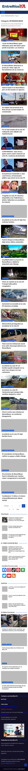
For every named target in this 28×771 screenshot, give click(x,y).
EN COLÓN (4, 644)
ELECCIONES (4, 450)
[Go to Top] (25, 765)
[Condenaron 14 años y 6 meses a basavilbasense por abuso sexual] (14, 487)
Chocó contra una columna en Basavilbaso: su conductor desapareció (13, 414)
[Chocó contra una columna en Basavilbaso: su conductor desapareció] (14, 403)
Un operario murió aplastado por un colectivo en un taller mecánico (17, 536)
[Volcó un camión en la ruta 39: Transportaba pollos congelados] (14, 273)
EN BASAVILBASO (5, 39)
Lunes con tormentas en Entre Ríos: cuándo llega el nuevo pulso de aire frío (16, 558)
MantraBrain (22, 769)
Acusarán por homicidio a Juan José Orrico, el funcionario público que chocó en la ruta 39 (13, 176)
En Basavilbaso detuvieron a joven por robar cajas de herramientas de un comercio (13, 68)
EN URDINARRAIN (13, 340)
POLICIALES (12, 216)
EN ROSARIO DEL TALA (13, 192)
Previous (6, 506)
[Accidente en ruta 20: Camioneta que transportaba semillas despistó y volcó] (14, 381)
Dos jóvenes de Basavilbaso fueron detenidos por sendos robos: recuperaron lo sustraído (13, 476)
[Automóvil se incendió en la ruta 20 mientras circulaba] (14, 295)
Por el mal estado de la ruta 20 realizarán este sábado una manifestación (13, 132)
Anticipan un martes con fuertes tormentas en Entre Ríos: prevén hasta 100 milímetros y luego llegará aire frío (16, 549)
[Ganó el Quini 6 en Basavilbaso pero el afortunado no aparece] (14, 79)
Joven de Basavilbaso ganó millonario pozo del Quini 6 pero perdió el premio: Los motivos (13, 46)
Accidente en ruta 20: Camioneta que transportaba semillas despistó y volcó (12, 392)
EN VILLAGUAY (4, 682)
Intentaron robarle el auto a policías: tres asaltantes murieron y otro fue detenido (16, 519)
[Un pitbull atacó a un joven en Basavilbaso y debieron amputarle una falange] (14, 251)
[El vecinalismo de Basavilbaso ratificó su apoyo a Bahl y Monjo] (14, 445)
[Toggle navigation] (6, 12)
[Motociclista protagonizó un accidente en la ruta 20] (14, 315)
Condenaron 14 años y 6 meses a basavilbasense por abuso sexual (13, 498)
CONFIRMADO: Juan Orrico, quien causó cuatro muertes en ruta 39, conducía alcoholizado (13, 154)
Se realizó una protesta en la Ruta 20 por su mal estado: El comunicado (13, 110)
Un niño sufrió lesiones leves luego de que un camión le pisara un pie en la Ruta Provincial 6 (14, 687)
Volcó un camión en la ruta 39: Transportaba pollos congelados (13, 284)
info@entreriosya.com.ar (8, 701)
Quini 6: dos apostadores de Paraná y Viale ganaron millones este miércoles (16, 605)
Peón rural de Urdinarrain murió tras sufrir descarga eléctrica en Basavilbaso (14, 346)
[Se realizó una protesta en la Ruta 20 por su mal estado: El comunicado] (14, 99)
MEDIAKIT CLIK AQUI (6, 709)
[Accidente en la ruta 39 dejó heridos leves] (14, 425)
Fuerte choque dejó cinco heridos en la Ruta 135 (15, 526)
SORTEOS (11, 39)
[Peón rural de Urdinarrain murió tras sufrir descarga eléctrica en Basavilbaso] (14, 335)
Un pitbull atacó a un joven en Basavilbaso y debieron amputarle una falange (13, 262)
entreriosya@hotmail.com (8, 763)
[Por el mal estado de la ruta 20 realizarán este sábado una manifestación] (14, 121)
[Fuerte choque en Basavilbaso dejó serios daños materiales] (14, 231)
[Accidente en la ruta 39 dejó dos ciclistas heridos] (14, 211)
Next (18, 509)
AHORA (3, 170)
